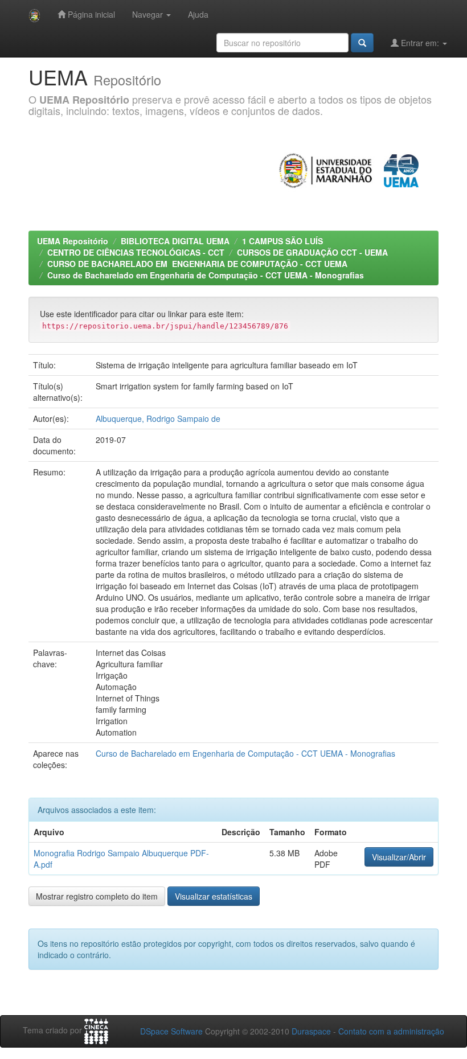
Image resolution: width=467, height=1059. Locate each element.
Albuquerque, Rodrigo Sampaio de (158, 418)
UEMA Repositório (72, 241)
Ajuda (198, 14)
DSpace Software (171, 1031)
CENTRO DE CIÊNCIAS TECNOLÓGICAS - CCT (135, 252)
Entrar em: (420, 42)
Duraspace (311, 1031)
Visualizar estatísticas (213, 896)
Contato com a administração (391, 1031)
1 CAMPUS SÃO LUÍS (282, 241)
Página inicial (90, 14)
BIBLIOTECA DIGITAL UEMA (175, 241)
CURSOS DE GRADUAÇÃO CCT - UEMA (312, 252)
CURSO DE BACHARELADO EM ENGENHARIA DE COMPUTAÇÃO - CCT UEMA (197, 263)
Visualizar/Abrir (399, 857)
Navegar (148, 14)
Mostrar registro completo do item (97, 896)
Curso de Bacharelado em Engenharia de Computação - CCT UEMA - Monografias (205, 275)
